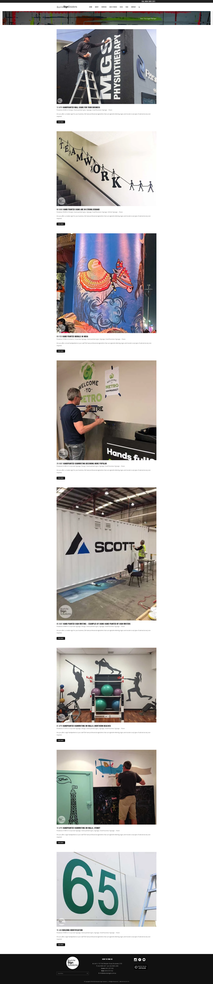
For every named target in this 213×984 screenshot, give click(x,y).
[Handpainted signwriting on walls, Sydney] (106, 787)
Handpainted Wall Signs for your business (81, 107)
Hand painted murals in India (75, 336)
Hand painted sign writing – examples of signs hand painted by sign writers (96, 623)
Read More (60, 122)
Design (71, 110)
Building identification (72, 929)
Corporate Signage (80, 339)
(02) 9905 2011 (102, 966)
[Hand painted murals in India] (106, 283)
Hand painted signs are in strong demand (81, 209)
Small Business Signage (99, 110)
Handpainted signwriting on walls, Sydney (81, 827)
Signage (89, 110)
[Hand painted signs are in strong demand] (106, 168)
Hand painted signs (80, 110)
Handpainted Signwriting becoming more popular (85, 463)
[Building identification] (106, 889)
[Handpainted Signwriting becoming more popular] (106, 410)
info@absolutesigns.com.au (108, 973)
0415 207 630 (109, 968)
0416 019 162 (109, 971)
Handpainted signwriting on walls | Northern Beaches (87, 725)
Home (141, 19)
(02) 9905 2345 (113, 966)
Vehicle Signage (112, 212)
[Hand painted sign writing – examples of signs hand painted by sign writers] (106, 553)
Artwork (71, 339)
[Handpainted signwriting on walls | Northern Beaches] (106, 685)
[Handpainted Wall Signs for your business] (106, 66)
